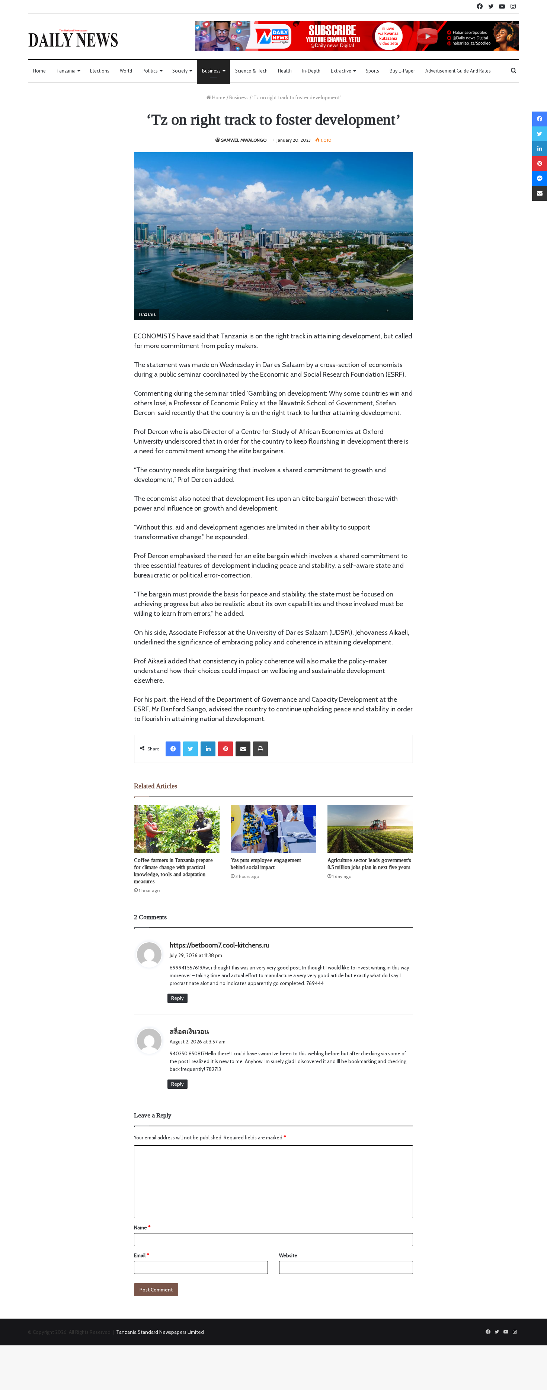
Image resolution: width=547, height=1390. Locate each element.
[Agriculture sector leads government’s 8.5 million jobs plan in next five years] (370, 829)
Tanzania (66, 71)
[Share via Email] (243, 748)
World (126, 71)
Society (180, 71)
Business (211, 71)
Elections (99, 71)
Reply (177, 998)
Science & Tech (251, 71)
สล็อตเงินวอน (189, 1031)
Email (141, 1255)
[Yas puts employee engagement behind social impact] (273, 829)
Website (288, 1255)
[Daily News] (73, 38)
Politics (150, 71)
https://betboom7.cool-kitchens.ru (219, 945)
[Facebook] (173, 748)
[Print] (260, 748)
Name (142, 1227)
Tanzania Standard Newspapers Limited (160, 1332)
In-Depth (311, 71)
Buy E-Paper (402, 71)
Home (39, 71)
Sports (372, 71)
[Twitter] (190, 748)
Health (285, 71)
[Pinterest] (225, 748)
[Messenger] (539, 178)
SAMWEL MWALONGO (243, 140)
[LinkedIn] (208, 748)
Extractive (341, 71)
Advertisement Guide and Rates (458, 71)
